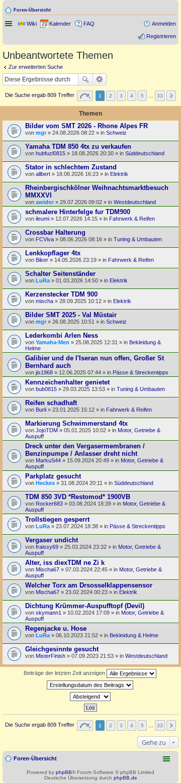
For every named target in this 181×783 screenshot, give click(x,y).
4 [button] (131, 96)
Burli (41, 410)
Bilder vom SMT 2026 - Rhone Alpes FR (86, 126)
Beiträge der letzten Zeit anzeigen (65, 673)
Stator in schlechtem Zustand (71, 167)
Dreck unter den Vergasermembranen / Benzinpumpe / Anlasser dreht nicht (85, 449)
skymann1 (48, 613)
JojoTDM (47, 430)
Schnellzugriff (9, 24)
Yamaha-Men (52, 342)
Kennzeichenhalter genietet (67, 382)
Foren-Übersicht (32, 10)
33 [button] (160, 96)
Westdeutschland (135, 202)
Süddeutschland (144, 153)
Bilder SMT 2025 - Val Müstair (71, 315)
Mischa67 (47, 569)
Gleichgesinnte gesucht (62, 649)
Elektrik (119, 174)
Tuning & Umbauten (138, 239)
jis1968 (44, 372)
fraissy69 (47, 547)
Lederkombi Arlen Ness (61, 335)
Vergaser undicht (51, 540)
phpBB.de (125, 777)
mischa (44, 301)
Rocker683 (49, 504)
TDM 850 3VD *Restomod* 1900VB (77, 497)
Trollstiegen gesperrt (57, 519)
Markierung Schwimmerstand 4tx (76, 423)
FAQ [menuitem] (89, 24)
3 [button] (121, 96)
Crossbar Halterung (55, 232)
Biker (42, 260)
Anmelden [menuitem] (164, 24)
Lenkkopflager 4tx (52, 253)
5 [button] (142, 96)
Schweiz (116, 133)
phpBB (64, 772)
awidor (45, 202)
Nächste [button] (171, 95)
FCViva (45, 239)
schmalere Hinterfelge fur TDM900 (77, 212)
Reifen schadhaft (51, 403)
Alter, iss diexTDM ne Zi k (65, 562)
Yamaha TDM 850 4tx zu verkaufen (78, 146)
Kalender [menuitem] (60, 24)
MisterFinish (50, 656)
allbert (43, 174)
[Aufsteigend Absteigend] (90, 696)
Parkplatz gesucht (53, 476)
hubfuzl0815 (50, 153)
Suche (85, 79)
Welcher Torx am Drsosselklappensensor (88, 585)
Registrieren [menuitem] (161, 36)
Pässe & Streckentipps (140, 372)
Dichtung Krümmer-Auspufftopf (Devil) (84, 606)
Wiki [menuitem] (32, 24)
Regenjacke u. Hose (55, 628)
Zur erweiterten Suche (36, 67)
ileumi (42, 219)
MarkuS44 (48, 460)
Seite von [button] (85, 95)
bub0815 (46, 389)
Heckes (45, 483)
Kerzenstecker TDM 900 (61, 294)
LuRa (43, 280)
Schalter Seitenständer (60, 273)
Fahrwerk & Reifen (132, 219)
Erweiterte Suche (100, 79)
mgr (41, 133)
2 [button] (110, 96)
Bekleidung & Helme (134, 635)
